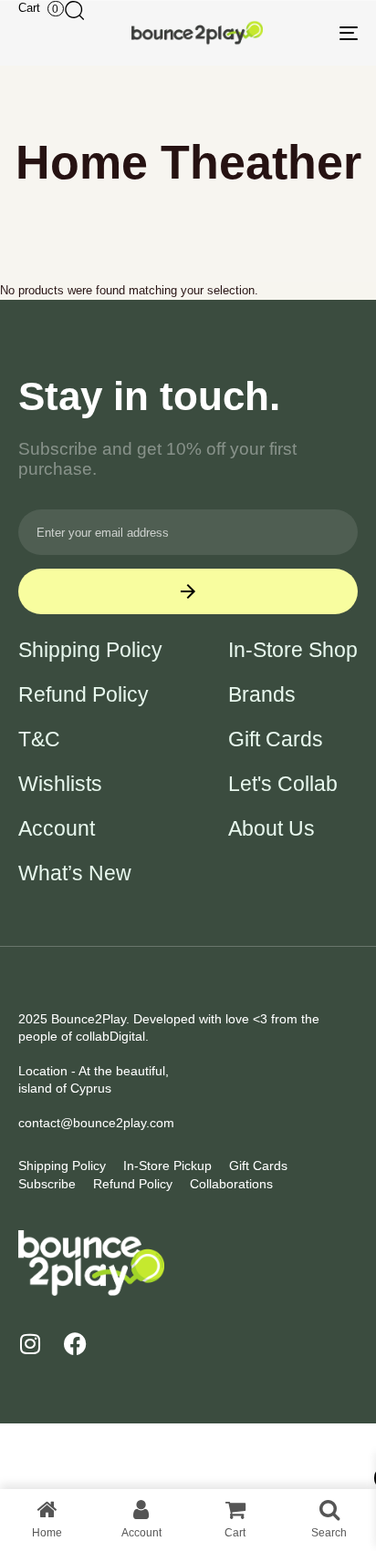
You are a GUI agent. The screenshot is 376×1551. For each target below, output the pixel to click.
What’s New (74, 873)
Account (56, 828)
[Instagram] (29, 1343)
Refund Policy (83, 695)
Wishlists (60, 784)
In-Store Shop (293, 650)
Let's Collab (283, 784)
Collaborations (231, 1183)
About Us (271, 828)
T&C (39, 739)
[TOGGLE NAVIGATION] (301, 33)
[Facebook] (75, 1343)
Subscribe (47, 1183)
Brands (262, 695)
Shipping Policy (90, 650)
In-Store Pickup (167, 1165)
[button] (74, 10)
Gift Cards (275, 739)
